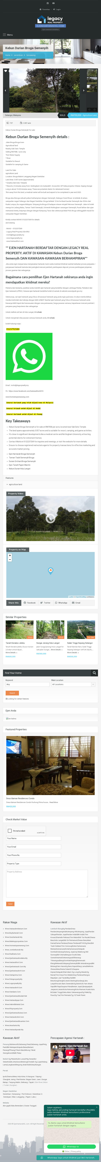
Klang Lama (81, 966)
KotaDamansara (71, 949)
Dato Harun (61, 966)
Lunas (23, 1059)
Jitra (14, 1062)
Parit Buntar (21, 1079)
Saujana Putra (66, 987)
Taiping (38, 1077)
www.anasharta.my (12, 1025)
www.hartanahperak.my (14, 1030)
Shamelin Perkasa (62, 937)
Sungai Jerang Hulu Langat (48, 643)
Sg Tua (57, 995)
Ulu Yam (84, 984)
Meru (58, 969)
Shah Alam (67, 972)
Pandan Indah (72, 934)
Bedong (24, 1062)
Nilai (14, 1097)
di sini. (39, 312)
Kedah (9, 1062)
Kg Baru (69, 966)
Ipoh (4, 1077)
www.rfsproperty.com (13, 1009)
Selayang (66, 963)
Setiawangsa (67, 958)
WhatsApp (62, 603)
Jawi (38, 1079)
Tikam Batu (20, 1050)
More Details (11, 652)
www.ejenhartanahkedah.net (16, 996)
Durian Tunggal (30, 1106)
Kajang (73, 961)
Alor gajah (7, 1106)
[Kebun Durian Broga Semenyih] (50, 571)
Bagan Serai (31, 1079)
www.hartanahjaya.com (14, 1000)
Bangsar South (71, 955)
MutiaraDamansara (57, 949)
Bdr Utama (61, 955)
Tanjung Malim (14, 1082)
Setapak (81, 949)
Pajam (28, 1097)
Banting (73, 981)
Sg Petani (12, 1059)
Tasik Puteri (80, 995)
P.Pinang (12, 1050)
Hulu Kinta (21, 1077)
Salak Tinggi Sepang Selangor (80, 643)
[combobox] (73, 684)
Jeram (67, 981)
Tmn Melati (68, 975)
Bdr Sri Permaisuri (70, 940)
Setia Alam (67, 992)
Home (7, 55)
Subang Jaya (69, 952)
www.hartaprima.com (13, 975)
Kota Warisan (80, 989)
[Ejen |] (50, 21)
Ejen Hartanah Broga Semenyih (22, 454)
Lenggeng (21, 1097)
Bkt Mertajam (12, 1047)
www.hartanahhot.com (14, 962)
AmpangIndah (62, 932)
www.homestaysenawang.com (17, 397)
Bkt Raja (57, 987)
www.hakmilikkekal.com (14, 1004)
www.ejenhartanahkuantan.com (17, 1021)
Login (58, 9)
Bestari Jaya (76, 987)
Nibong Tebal (30, 1050)
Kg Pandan (67, 929)
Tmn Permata (65, 995)
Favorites (46, 9)
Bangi (61, 961)
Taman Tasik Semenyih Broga (21, 458)
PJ (71, 969)
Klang (52, 963)
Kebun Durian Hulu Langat (19, 469)
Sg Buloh (77, 984)
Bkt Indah (80, 934)
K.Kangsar (30, 1077)
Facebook (31, 603)
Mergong (18, 1065)
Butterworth (14, 1044)
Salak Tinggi (57, 992)
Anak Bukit (27, 1065)
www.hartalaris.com (13, 992)
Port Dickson (27, 1094)
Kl (73, 958)
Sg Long (75, 972)
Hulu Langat (58, 940)
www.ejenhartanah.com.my (15, 967)
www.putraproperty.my (13, 979)
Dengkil (61, 981)
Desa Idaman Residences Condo (20, 798)
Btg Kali (70, 978)
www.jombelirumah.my (14, 950)
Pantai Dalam (65, 969)
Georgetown (7, 1053)
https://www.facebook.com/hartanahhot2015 (26, 391)
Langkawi (11, 1065)
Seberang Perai (24, 1044)
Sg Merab (82, 972)
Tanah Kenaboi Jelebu (15, 643)
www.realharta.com (13, 954)
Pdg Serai (29, 1059)
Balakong (81, 952)
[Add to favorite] (5, 72)
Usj (75, 952)
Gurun (18, 1062)
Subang (60, 952)
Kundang (80, 981)
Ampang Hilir (72, 932)
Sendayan (7, 1097)
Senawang (31, 55)
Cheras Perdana (73, 943)
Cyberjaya (85, 987)
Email (78, 603)
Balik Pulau (17, 1053)
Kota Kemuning (69, 989)
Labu (34, 1097)
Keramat (58, 958)
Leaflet (71, 597)
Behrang (24, 1082)
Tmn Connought (67, 946)
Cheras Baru (82, 940)
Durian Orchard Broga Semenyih (22, 461)
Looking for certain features (18, 699)
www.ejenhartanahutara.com (16, 1013)
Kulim (18, 1059)
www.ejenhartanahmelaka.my (16, 958)
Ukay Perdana (78, 975)
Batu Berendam (17, 1106)
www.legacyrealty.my (13, 983)
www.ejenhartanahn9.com (15, 971)
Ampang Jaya (83, 932)
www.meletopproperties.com (16, 941)
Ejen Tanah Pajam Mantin (19, 465)
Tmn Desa (59, 975)
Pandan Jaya (61, 934)
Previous (5, 90)
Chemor (10, 1077)
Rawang (77, 958)
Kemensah (81, 961)
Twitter (47, 603)
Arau (33, 1065)
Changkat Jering (9, 1079)
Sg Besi (88, 943)
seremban (18, 55)
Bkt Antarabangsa (84, 963)
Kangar (38, 1065)
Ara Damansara (79, 946)
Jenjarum (54, 989)
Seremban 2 (37, 1094)
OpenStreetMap (81, 597)
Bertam (30, 1047)
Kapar (74, 966)
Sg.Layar (38, 1062)
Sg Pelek (85, 992)
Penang (6, 1050)
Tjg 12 (73, 995)
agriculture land (15, 484)
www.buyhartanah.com (14, 933)
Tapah (31, 1082)
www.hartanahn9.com (13, 988)
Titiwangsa (54, 961)
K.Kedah (31, 1062)
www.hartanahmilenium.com (16, 929)
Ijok (90, 987)
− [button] (10, 559)
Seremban (7, 1094)
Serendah (69, 984)
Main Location (57, 680)
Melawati (58, 963)
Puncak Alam (60, 984)
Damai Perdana (61, 943)
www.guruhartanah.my (13, 937)
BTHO (82, 943)
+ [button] (10, 555)
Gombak (53, 952)
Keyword (9, 680)
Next (83, 90)
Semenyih (73, 963)
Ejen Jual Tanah (61, 978)
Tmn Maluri (74, 937)
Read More (54, 802)
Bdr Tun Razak (84, 937)
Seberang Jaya (36, 1044)
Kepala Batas (22, 1047)
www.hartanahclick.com (14, 1017)
